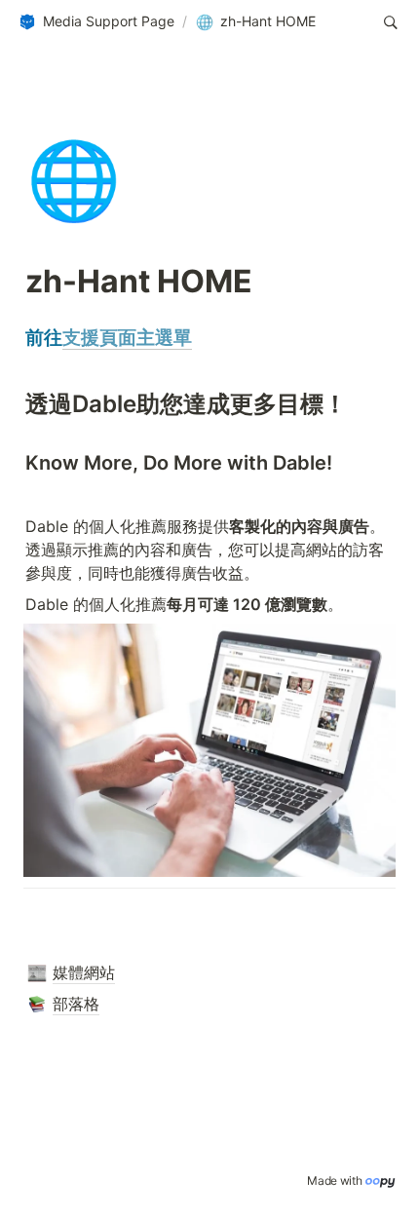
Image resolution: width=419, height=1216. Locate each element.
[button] (96, 22)
